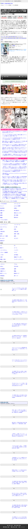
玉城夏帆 (13, 45)
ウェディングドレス (18, 259)
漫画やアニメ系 (17, 257)
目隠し (18, 38)
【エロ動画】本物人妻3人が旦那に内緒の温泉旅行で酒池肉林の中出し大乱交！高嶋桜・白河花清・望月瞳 (19, 506)
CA (1, 245)
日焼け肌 (2, 231)
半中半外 (16, 266)
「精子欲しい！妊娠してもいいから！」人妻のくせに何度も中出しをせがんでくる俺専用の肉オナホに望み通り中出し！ (19, 435)
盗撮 (1, 215)
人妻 (9, 36)
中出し (1, 266)
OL (14, 245)
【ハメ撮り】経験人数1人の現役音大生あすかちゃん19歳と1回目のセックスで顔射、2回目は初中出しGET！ (19, 325)
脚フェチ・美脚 (4, 236)
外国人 (15, 208)
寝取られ (2, 210)
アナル (15, 264)
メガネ (1, 254)
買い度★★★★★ (23, 38)
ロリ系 (15, 226)
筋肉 (1, 233)
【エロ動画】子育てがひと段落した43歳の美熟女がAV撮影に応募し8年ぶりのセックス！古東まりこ (19, 372)
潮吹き (15, 38)
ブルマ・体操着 (4, 252)
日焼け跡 (16, 231)
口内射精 (2, 268)
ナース (15, 247)
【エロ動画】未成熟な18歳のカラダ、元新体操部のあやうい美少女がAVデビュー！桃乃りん (19, 301)
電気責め (2, 275)
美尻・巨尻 (16, 233)
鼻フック (16, 275)
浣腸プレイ (3, 271)
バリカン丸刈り (4, 219)
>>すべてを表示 (13, 201)
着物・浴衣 (3, 259)
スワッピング (17, 203)
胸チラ (1, 247)
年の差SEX (16, 210)
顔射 (2, 39)
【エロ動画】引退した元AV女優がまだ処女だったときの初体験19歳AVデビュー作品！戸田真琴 (19, 396)
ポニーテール (3, 226)
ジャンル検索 (8, 5)
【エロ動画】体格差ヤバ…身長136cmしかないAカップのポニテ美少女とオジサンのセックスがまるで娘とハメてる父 (19, 313)
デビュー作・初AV (4, 36)
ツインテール (17, 224)
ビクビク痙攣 (17, 206)
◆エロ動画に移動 (17, 525)
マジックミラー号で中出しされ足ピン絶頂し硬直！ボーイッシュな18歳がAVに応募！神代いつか (19, 289)
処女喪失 (2, 208)
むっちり (2, 238)
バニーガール (3, 250)
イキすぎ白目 (3, 203)
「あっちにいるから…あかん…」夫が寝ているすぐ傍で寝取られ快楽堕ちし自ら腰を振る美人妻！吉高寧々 (19, 447)
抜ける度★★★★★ (9, 38)
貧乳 (15, 236)
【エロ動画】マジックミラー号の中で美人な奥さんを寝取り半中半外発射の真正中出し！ (19, 518)
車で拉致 (16, 215)
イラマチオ (3, 38)
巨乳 (15, 229)
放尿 (15, 268)
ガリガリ (16, 238)
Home (2, 5)
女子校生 (16, 254)
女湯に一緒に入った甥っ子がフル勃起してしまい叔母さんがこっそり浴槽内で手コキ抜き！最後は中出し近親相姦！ (19, 411)
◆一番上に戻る (10, 525)
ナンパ (1, 206)
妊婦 (1, 229)
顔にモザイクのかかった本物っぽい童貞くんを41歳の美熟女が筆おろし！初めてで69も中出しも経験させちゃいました (19, 494)
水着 (1, 257)
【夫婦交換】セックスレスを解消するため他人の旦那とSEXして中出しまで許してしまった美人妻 (19, 458)
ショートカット (19, 36)
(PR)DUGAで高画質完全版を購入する (14, 81)
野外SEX (14, 36)
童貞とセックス (17, 212)
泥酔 (1, 212)
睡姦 (15, 271)
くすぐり (2, 264)
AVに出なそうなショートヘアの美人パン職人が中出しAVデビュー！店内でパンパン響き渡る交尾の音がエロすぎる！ (19, 384)
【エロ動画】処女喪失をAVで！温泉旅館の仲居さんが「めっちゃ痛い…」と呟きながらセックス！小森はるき (19, 336)
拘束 (11, 36)
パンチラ (16, 250)
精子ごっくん (3, 273)
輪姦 (1, 217)
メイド (15, 252)
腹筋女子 (2, 240)
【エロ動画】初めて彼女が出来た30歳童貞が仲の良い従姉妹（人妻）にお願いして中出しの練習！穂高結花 (19, 482)
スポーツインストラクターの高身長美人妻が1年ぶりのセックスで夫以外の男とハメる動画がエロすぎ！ (19, 348)
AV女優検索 (15, 5)
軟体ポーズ (16, 273)
